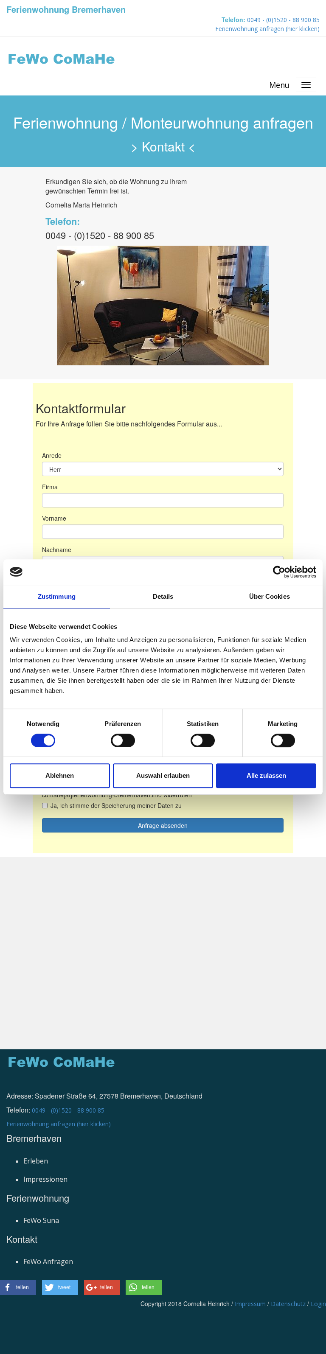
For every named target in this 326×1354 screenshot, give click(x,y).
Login (318, 1304)
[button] (18, 1287)
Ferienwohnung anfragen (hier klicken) (267, 29)
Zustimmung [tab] (57, 596)
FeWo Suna (41, 1220)
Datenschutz (288, 1304)
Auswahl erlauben (163, 775)
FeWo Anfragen (48, 1261)
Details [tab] (163, 596)
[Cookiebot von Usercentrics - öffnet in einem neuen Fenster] (279, 572)
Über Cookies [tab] (269, 596)
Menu (279, 85)
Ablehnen (59, 775)
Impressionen (45, 1179)
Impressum (250, 1304)
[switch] (123, 740)
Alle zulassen (266, 775)
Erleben (35, 1161)
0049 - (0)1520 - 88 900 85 (283, 20)
